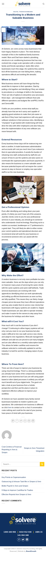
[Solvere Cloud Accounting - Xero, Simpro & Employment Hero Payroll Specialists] (23, 4)
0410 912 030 (25, 532)
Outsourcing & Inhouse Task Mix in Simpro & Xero (21, 481)
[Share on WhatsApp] (13, 421)
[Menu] (3, 4)
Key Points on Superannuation (14, 477)
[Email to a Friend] (25, 421)
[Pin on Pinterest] (29, 421)
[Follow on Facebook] (19, 539)
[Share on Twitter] (21, 421)
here (10, 407)
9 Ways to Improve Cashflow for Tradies (17, 490)
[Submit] (42, 464)
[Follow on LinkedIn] (27, 539)
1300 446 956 (10, 532)
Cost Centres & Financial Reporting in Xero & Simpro (12, 449)
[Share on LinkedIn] (33, 421)
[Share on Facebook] (17, 421)
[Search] (43, 4)
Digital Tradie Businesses (23, 11)
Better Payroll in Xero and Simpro (15, 486)
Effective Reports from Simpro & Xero (16, 494)
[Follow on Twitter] (23, 539)
